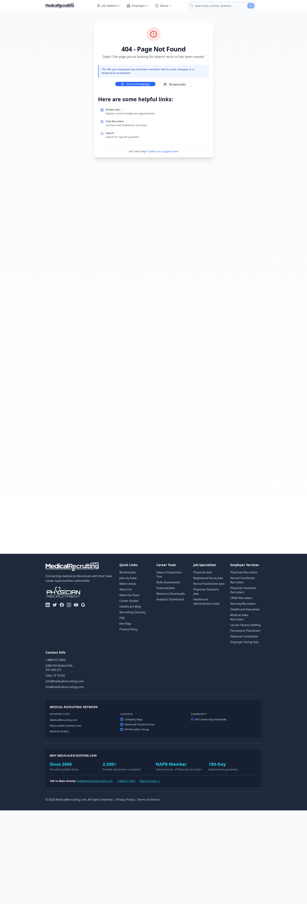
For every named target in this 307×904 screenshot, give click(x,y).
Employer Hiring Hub (244, 642)
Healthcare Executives (245, 609)
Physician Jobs (202, 572)
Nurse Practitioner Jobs (209, 584)
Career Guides (129, 601)
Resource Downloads (170, 594)
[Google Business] (83, 605)
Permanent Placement (245, 631)
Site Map (125, 624)
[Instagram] (69, 605)
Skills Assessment (168, 582)
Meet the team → (149, 781)
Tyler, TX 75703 (55, 675)
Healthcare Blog (130, 606)
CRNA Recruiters (241, 598)
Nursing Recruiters (243, 604)
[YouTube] (76, 605)
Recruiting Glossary (132, 612)
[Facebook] (62, 605)
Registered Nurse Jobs (208, 578)
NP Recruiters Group (137, 729)
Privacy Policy (128, 629)
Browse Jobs (177, 84)
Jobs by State (128, 578)
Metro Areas (127, 584)
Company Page (133, 719)
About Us (125, 589)
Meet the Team (129, 595)
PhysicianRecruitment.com (65, 725)
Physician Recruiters (243, 572)
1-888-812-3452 (55, 660)
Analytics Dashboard (170, 599)
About (164, 6)
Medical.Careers (59, 731)
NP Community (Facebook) (210, 719)
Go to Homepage (138, 84)
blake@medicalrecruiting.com (95, 781)
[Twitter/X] (55, 605)
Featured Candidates (244, 636)
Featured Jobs (165, 588)
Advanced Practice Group (140, 724)
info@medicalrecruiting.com (64, 681)
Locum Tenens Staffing (245, 625)
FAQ (122, 618)
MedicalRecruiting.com (63, 720)
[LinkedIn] (47, 605)
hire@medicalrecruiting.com (64, 687)
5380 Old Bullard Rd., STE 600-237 (59, 668)
